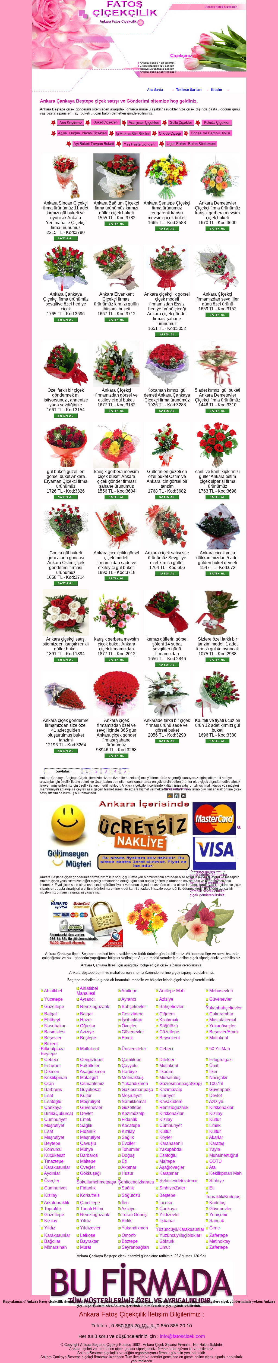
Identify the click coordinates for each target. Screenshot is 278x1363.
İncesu (165, 1202)
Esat (48, 1095)
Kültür (85, 1095)
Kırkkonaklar (221, 1107)
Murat (85, 1247)
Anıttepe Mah (172, 990)
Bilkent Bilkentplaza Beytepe (53, 1048)
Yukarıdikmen (135, 1083)
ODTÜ (215, 1161)
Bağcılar (52, 1241)
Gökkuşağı (90, 1173)
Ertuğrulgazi (221, 1059)
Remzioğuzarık (94, 1006)
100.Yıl (216, 1083)
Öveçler (129, 1026)
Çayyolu (130, 1065)
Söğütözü (168, 1026)
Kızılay (215, 1113)
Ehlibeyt (52, 1020)
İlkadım (166, 1071)
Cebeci (166, 1048)
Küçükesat (54, 1155)
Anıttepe (129, 990)
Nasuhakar (54, 1026)
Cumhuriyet (55, 1119)
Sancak (216, 1220)
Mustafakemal (222, 1020)
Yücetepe (53, 999)
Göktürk (166, 1241)
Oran (49, 1083)
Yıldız (85, 1220)
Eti (124, 1161)
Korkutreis (90, 1195)
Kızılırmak (168, 1020)
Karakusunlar (57, 1167)
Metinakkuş (133, 1077)
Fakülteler (89, 1065)
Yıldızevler (169, 1214)
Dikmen (51, 1071)
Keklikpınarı (55, 1077)
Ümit (213, 1065)
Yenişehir (218, 1214)
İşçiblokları (132, 1020)
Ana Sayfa (155, 90)
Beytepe (52, 1143)
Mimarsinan (55, 1247)
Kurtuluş (217, 1202)
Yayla (214, 1149)
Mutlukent (218, 1038)
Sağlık (86, 1125)
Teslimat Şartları (188, 90)
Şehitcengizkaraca (136, 1182)
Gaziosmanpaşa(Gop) (180, 1083)
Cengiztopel (91, 1059)
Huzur (86, 1020)
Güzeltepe (54, 1006)
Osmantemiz (92, 1083)
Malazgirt (89, 1077)
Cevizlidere (133, 1014)
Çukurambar (221, 1014)
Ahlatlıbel (53, 990)
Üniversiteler (134, 1048)
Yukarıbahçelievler (224, 1008)
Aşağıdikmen (92, 1071)
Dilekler (166, 1059)
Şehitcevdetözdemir (178, 1180)
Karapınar (168, 1173)
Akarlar (216, 1137)
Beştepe (88, 1038)
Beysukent (169, 1038)
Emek (127, 1038)
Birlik (126, 1220)
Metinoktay (219, 1241)
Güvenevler (220, 999)
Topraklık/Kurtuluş (223, 1196)
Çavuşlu (88, 1143)
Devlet (215, 1095)
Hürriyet (167, 1095)
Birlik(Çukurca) (58, 1113)
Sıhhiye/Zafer (172, 1188)
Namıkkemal (134, 1101)
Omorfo (129, 1235)
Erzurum (52, 1065)
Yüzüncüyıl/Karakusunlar (180, 1229)
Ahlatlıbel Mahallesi (87, 991)
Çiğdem (167, 1014)
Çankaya (53, 1107)
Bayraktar (89, 1241)
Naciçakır (218, 1077)
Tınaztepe (54, 1161)
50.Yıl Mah (219, 1048)
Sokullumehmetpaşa (96, 1182)
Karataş (216, 1143)
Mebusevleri (221, 990)
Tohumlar (131, 1149)
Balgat (50, 1014)
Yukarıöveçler (222, 1026)
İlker (213, 1071)
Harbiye (129, 1071)
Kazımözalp (170, 1089)
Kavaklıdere (170, 1101)
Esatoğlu (52, 1101)
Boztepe (130, 1241)
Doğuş (128, 1155)
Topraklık (53, 1208)
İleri (125, 1202)
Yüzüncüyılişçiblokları (180, 1235)
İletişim (216, 90)
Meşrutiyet (131, 1095)
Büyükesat (90, 1089)
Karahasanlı (171, 1143)
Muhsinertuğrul (223, 1155)
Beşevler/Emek (224, 1032)
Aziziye (166, 999)
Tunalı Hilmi (91, 1208)
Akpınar (128, 1167)
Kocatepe (131, 1125)
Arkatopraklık (56, 1202)
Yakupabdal (170, 1149)
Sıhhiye (216, 1180)
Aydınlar (52, 1173)
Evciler (128, 1143)
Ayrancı (87, 999)
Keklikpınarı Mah (225, 1173)
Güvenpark (219, 1089)
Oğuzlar (87, 1026)
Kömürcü (53, 1149)
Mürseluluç (170, 1077)
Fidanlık (129, 1119)
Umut (164, 1247)
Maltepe (88, 1161)
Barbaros (53, 1089)
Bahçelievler (134, 1006)
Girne (214, 1228)
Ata (212, 1167)
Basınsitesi (54, 1032)
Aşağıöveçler (171, 1167)
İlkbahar (167, 1220)
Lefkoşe (87, 1235)
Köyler (165, 1137)
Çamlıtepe (131, 1059)
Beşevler (52, 1038)
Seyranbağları (135, 1247)
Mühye (86, 1149)
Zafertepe (218, 1235)
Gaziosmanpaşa (137, 1089)
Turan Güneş (134, 1214)
